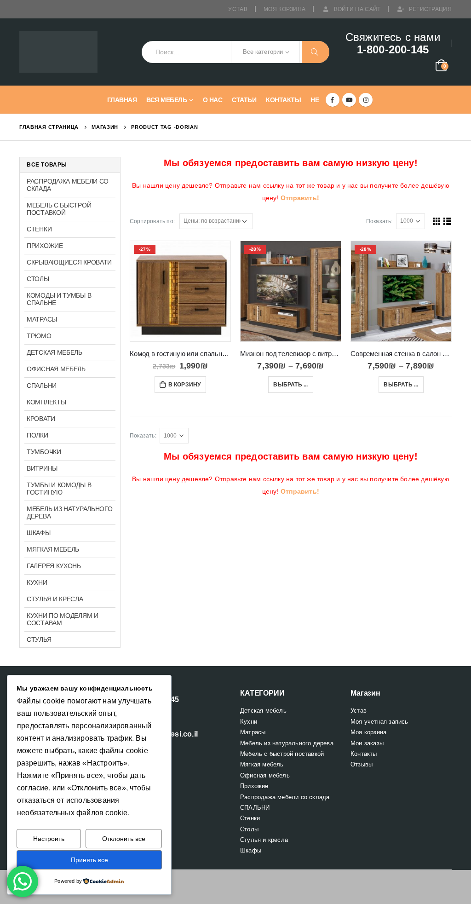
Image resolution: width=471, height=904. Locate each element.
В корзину (184, 384)
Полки (37, 435)
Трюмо (39, 336)
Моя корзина (284, 9)
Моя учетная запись (379, 721)
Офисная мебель (56, 369)
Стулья (39, 639)
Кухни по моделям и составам (62, 619)
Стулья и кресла (55, 599)
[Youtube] (349, 100)
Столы (38, 278)
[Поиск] (315, 52)
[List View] (447, 221)
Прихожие (45, 245)
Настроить (48, 838)
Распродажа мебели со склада (68, 185)
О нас (213, 100)
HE (314, 100)
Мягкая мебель (53, 549)
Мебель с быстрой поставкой (59, 209)
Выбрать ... (290, 384)
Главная (122, 100)
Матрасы (42, 319)
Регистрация (430, 9)
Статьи (244, 100)
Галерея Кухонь (54, 566)
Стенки (39, 229)
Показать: (379, 221)
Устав (237, 9)
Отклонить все (123, 838)
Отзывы (361, 764)
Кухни (37, 582)
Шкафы (39, 532)
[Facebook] (332, 100)
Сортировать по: (152, 221)
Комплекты (46, 402)
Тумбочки (44, 451)
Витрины (42, 468)
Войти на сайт (357, 9)
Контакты (283, 100)
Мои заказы (367, 743)
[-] (58, 52)
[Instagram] (366, 100)
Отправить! (300, 198)
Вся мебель (166, 100)
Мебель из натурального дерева (69, 512)
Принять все (89, 860)
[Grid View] (436, 221)
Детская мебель (54, 352)
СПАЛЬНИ (42, 385)
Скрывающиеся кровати (69, 262)
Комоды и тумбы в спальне (59, 299)
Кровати (41, 418)
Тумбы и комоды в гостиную (59, 488)
